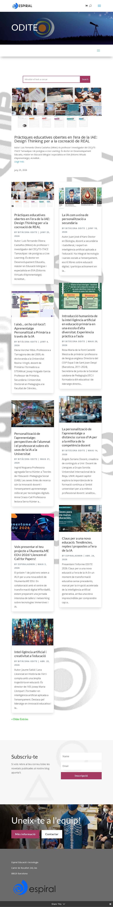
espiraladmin (26, 564)
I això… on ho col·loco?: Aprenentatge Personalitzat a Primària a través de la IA (32, 330)
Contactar (51, 834)
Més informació (25, 834)
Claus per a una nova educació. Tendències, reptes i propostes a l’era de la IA (79, 544)
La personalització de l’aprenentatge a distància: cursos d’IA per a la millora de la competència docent (79, 437)
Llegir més (19, 161)
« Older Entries (19, 719)
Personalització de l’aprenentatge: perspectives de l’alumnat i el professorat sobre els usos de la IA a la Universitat (32, 444)
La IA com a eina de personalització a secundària (75, 219)
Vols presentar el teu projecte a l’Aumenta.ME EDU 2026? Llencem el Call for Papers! (31, 553)
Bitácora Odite (27, 232)
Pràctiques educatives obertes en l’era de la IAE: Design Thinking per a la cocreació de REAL (55, 139)
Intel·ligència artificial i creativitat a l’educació (30, 654)
